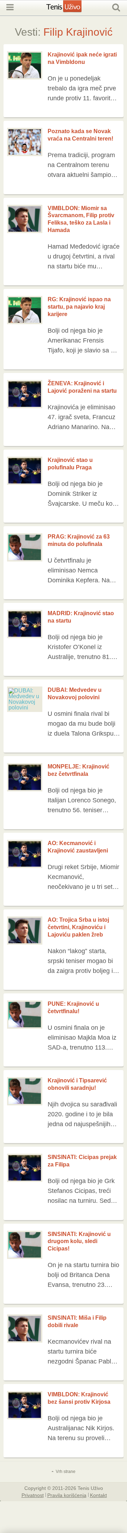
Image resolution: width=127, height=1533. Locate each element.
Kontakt (98, 1495)
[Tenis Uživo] (71, 10)
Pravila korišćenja (66, 1495)
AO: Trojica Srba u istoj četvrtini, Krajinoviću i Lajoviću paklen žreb (78, 927)
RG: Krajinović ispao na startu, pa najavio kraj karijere (79, 306)
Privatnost (33, 1495)
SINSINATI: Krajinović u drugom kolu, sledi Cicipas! (79, 1241)
